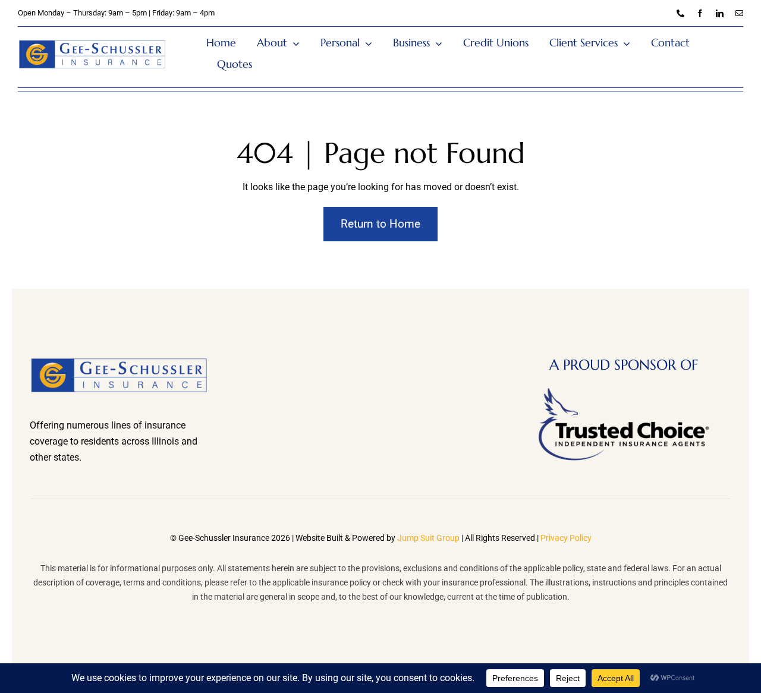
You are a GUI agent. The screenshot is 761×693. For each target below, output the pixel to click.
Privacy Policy (566, 538)
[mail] (739, 13)
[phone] (680, 13)
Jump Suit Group (428, 538)
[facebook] (700, 13)
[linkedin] (720, 13)
